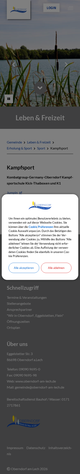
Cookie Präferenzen (41, 227)
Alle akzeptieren (24, 268)
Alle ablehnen (56, 268)
